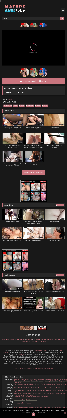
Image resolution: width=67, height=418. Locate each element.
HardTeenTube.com (54, 387)
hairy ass (21, 354)
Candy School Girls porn (31, 384)
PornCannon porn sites (21, 407)
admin (11, 99)
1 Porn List (29, 339)
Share (21, 92)
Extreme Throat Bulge (8, 339)
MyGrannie (17, 393)
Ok (33, 414)
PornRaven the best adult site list (24, 368)
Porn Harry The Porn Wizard (52, 407)
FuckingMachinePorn (51, 381)
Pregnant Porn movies (37, 379)
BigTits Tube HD (32, 390)
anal (16, 105)
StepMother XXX (19, 396)
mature (38, 105)
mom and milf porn (40, 351)
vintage (45, 105)
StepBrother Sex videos (32, 396)
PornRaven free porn (35, 407)
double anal (30, 105)
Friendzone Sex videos (48, 384)
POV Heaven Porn (19, 390)
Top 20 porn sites (28, 387)
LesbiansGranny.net (48, 393)
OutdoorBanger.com (37, 381)
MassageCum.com (24, 381)
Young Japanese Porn (45, 390)
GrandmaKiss (36, 393)
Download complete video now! (34, 81)
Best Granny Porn (60, 339)
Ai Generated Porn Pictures (22, 403)
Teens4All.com (18, 384)
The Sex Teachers (19, 400)
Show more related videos (33, 172)
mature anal (9, 105)
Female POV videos (51, 379)
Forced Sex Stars (20, 339)
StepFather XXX (46, 396)
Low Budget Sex (58, 390)
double (22, 105)
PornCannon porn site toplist (44, 368)
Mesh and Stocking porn (21, 379)
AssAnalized (18, 387)
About (10, 92)
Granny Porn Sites (40, 341)
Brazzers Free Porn (41, 387)
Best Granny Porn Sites (27, 341)
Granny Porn (50, 339)
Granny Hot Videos (27, 395)
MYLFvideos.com (31, 400)
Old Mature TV (26, 393)
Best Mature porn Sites (39, 339)
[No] (65, 413)
